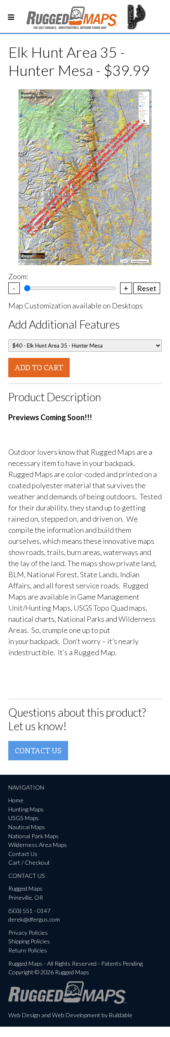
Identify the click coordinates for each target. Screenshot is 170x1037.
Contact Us (38, 750)
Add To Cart (39, 367)
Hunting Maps (26, 809)
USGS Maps (23, 817)
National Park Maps (33, 835)
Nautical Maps (26, 826)
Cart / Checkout (29, 862)
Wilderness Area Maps (37, 844)
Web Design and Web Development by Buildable (70, 1014)
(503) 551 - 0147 (29, 910)
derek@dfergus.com (34, 919)
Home (16, 800)
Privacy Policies (28, 932)
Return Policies (27, 950)
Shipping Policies (29, 941)
